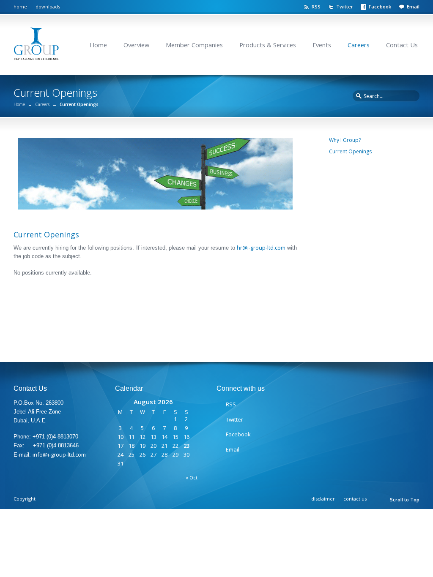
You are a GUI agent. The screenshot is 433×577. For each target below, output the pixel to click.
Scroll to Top (404, 499)
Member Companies (194, 45)
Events (321, 45)
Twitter (344, 6)
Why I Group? (345, 140)
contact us (355, 498)
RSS (316, 6)
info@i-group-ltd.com (59, 454)
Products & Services (267, 45)
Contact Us (402, 45)
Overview (136, 45)
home (20, 6)
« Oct (191, 477)
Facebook (380, 6)
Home (98, 45)
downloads (48, 6)
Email (413, 6)
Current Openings (350, 151)
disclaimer (323, 498)
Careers (359, 45)
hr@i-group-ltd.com (261, 247)
